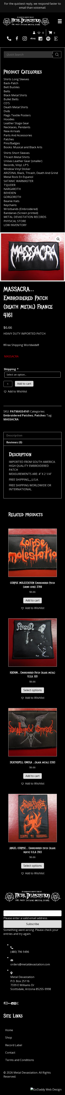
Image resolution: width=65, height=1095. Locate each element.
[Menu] (59, 21)
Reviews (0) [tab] (14, 442)
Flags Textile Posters (17, 115)
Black (20, 173)
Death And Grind (47, 173)
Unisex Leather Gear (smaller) (23, 161)
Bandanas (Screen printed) (21, 213)
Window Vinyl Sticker (17, 169)
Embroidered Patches (18, 415)
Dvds (7, 111)
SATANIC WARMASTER (18, 181)
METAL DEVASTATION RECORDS (25, 217)
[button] (58, 239)
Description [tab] (14, 435)
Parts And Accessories (18, 135)
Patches (40, 415)
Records (9, 165)
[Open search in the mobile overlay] (32, 54)
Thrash (30, 173)
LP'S (26, 165)
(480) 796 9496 (19, 952)
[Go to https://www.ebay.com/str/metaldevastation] (32, 38)
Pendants (24, 127)
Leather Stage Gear (16, 123)
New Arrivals (12, 131)
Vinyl (18, 165)
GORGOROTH (12, 197)
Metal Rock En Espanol (18, 177)
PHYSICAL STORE (15, 221)
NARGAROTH (12, 189)
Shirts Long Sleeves (16, 79)
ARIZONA (10, 173)
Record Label (13, 1045)
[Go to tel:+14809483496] (9, 38)
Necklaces (10, 127)
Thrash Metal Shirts (17, 157)
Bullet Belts (11, 99)
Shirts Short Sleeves (17, 153)
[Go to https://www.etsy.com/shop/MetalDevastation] (56, 38)
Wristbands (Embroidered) (21, 209)
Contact (10, 1052)
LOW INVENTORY (15, 225)
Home (9, 1030)
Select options (32, 690)
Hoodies (9, 119)
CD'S (7, 103)
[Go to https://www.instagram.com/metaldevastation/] (25, 38)
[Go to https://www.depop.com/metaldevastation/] (40, 38)
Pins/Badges (12, 143)
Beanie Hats (11, 201)
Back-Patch (11, 83)
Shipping (11, 369)
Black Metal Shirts (15, 95)
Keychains (10, 205)
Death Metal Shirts (16, 107)
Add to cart (24, 384)
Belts (7, 91)
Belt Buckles (12, 87)
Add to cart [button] (32, 600)
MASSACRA (11, 419)
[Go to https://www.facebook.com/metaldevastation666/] (17, 38)
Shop (8, 1037)
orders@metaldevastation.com (30, 964)
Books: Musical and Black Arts (23, 147)
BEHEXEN (10, 193)
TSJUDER (9, 185)
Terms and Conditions (19, 1060)
